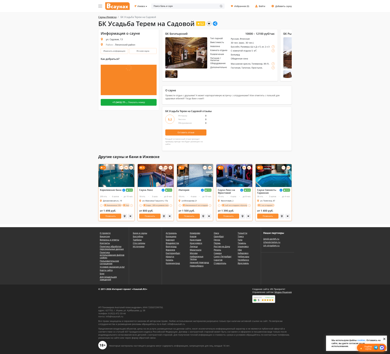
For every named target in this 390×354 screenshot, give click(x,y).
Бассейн (235, 46)
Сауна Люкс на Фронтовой (226, 191)
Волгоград (171, 246)
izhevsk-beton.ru (271, 242)
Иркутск (170, 256)
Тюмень (242, 243)
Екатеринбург (173, 253)
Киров (193, 236)
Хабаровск (243, 253)
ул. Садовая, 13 (114, 39)
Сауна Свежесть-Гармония (267, 191)
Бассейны (138, 236)
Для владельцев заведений (108, 278)
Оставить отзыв (185, 132)
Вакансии (105, 236)
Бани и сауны (140, 233)
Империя (184, 189)
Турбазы (137, 239)
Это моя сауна (142, 51)
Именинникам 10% (114, 205)
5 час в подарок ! (266, 205)
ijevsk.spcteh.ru (271, 239)
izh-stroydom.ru (271, 245)
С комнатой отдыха (241, 50)
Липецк (194, 246)
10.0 (130, 190)
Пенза (217, 239)
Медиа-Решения (283, 292)
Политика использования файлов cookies (112, 255)
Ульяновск (243, 246)
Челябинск (243, 260)
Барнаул (170, 239)
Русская (235, 38)
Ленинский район (125, 44)
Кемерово (195, 233)
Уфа (240, 249)
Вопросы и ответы (109, 239)
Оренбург (219, 236)
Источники (138, 246)
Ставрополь (220, 263)
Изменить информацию (114, 51)
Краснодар (195, 239)
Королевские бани (110, 189)
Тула (240, 239)
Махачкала (195, 249)
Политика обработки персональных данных (112, 247)
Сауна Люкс (146, 189)
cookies (361, 340)
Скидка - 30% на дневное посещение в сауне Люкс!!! (165, 205)
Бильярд (235, 54)
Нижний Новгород (199, 262)
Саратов (218, 260)
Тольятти (242, 233)
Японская (245, 38)
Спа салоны (139, 243)
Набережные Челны (196, 257)
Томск (241, 236)
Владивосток (172, 243)
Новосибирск (197, 265)
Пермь (217, 243)
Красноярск (196, 243)
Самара (218, 253)
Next (203, 53)
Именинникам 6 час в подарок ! (197, 205)
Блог (102, 273)
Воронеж (170, 249)
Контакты (105, 243)
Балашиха (171, 236)
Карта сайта (106, 270)
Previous (170, 53)
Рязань (217, 249)
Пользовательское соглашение (109, 262)
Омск (216, 233)
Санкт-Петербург (223, 256)
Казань (169, 260)
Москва (194, 253)
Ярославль (243, 263)
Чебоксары (243, 256)
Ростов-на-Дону (222, 246)
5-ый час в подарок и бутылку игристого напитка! (243, 205)
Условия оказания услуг (112, 267)
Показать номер (128, 102)
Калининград (173, 263)
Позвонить (110, 216)
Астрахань (171, 233)
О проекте (105, 233)
